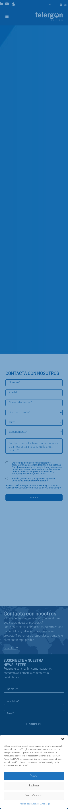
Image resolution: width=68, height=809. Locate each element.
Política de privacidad (29, 804)
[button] (62, 739)
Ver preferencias (34, 795)
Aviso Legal (45, 804)
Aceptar (34, 776)
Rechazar (34, 785)
